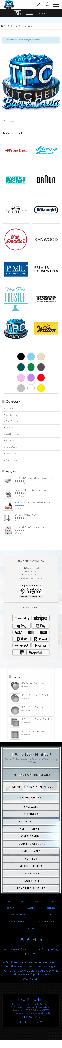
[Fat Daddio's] (16, 239)
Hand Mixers (10, 441)
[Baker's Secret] (16, 180)
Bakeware (10, 408)
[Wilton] (46, 328)
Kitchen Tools (11, 447)
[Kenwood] (46, 239)
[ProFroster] (16, 299)
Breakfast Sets (11, 415)
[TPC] (16, 328)
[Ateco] (46, 150)
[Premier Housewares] (46, 269)
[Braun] (46, 180)
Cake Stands (11, 428)
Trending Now (11, 460)
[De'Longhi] (46, 210)
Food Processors (12, 434)
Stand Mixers (11, 454)
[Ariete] (16, 150)
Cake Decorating (13, 421)
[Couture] (16, 210)
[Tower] (46, 299)
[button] (47, 4)
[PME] (16, 269)
